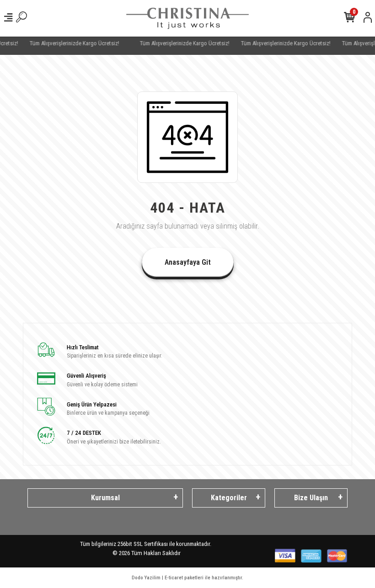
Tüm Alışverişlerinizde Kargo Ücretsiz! (68, 43)
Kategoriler (229, 497)
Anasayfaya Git (188, 262)
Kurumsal (105, 497)
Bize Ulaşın (311, 497)
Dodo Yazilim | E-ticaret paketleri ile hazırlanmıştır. (187, 578)
